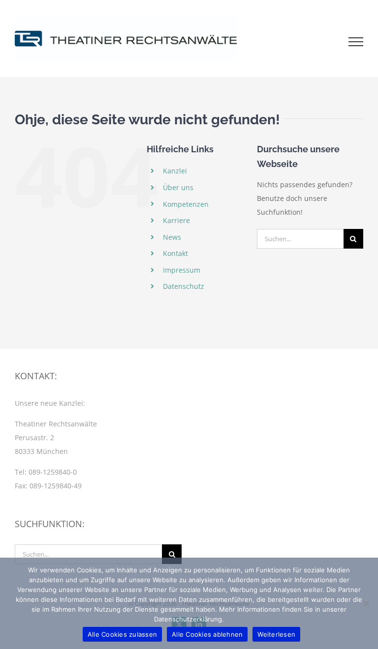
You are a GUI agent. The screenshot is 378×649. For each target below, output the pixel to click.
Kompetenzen (186, 204)
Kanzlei (175, 170)
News (172, 237)
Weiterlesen (276, 634)
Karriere (176, 220)
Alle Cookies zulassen (122, 634)
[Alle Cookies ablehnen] (366, 603)
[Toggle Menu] (356, 41)
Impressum (181, 270)
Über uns (178, 187)
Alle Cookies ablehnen (207, 634)
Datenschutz (183, 286)
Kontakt (175, 253)
